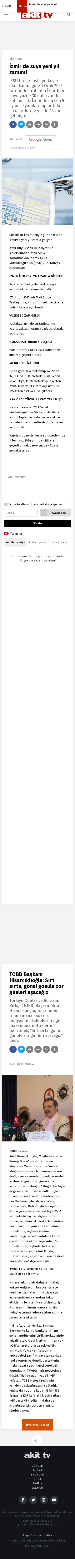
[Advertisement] (37, 737)
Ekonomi (23, 6)
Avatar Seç (59, 512)
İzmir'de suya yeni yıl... (44, 4)
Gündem (38, 1465)
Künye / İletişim (31, 1535)
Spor (37, 1479)
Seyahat (37, 1487)
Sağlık (37, 1483)
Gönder (37, 523)
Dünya (37, 1470)
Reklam (48, 1535)
